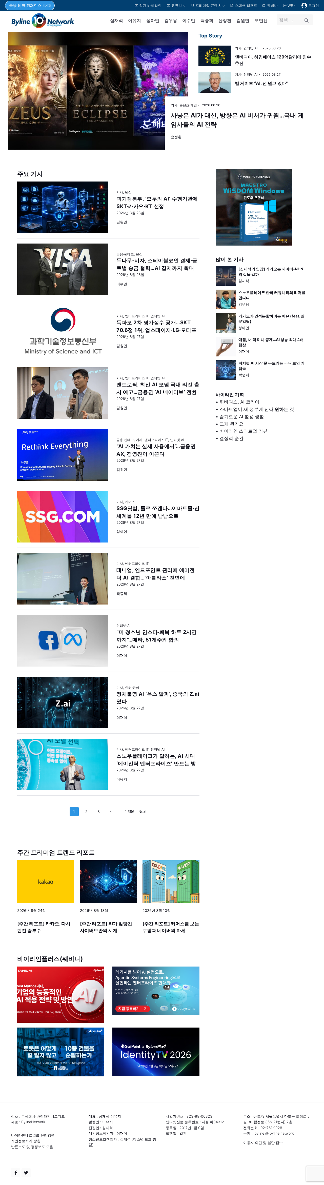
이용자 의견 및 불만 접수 (263, 1142)
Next (142, 811)
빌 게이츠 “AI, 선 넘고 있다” (261, 83)
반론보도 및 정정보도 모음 (32, 1146)
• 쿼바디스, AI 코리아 (237, 402)
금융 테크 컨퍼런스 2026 (30, 5)
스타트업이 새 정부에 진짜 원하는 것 (256, 409)
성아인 (152, 20)
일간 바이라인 (150, 5)
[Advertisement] (261, 501)
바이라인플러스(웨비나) (50, 958)
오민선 (261, 20)
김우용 (170, 20)
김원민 (242, 20)
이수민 (188, 20)
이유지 (134, 20)
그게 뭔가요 (231, 424)
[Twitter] (26, 1172)
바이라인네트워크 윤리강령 (33, 1135)
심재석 (116, 20)
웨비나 (272, 5)
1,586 (129, 811)
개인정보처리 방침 (25, 1141)
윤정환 (224, 20)
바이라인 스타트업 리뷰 (243, 431)
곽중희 (206, 20)
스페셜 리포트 (246, 5)
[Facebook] (15, 1172)
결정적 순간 (231, 438)
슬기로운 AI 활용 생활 (241, 416)
